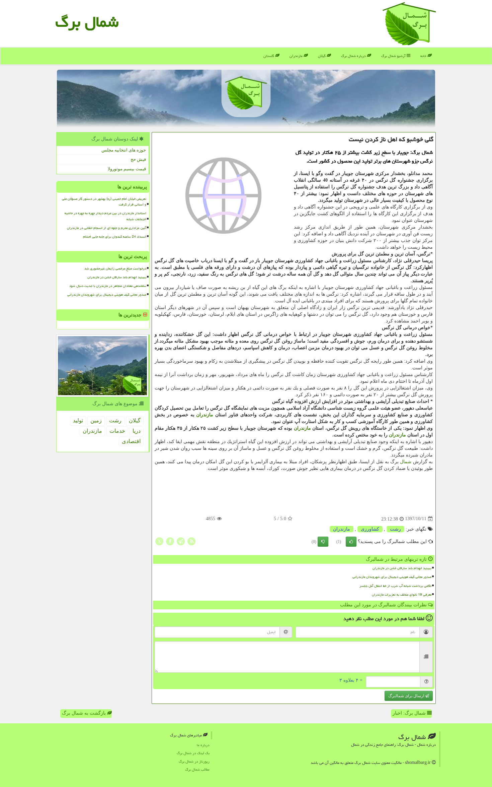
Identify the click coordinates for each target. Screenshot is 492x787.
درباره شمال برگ (354, 55)
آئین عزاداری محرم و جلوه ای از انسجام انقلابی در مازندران (106, 228)
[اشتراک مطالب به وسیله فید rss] (191, 540)
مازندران (297, 55)
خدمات (117, 431)
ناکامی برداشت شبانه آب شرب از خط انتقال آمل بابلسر (395, 586)
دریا (137, 431)
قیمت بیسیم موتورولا (127, 168)
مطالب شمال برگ (197, 769)
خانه (423, 55)
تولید (78, 420)
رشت (395, 529)
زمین (96, 420)
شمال (405, 461)
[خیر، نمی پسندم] (323, 542)
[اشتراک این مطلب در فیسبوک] (170, 540)
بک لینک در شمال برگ (193, 752)
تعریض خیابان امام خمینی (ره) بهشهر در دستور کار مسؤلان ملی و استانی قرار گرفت (104, 201)
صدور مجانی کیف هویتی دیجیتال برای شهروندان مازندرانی (391, 576)
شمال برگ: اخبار (410, 713)
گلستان (269, 55)
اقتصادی (131, 441)
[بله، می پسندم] (351, 542)
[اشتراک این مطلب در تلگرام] (180, 540)
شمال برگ (86, 21)
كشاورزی (370, 529)
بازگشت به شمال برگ (84, 713)
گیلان (322, 55)
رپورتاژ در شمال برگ (194, 761)
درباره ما (203, 744)
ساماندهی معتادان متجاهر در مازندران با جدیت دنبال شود (107, 286)
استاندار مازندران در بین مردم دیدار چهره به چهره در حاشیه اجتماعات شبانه (105, 216)
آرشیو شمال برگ (394, 55)
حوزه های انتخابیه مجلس (123, 150)
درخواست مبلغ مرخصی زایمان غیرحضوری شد (115, 268)
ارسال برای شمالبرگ (406, 695)
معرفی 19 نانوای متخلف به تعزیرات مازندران (401, 594)
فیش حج (138, 159)
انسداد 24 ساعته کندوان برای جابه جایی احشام (114, 236)
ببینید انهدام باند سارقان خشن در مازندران (402, 568)
